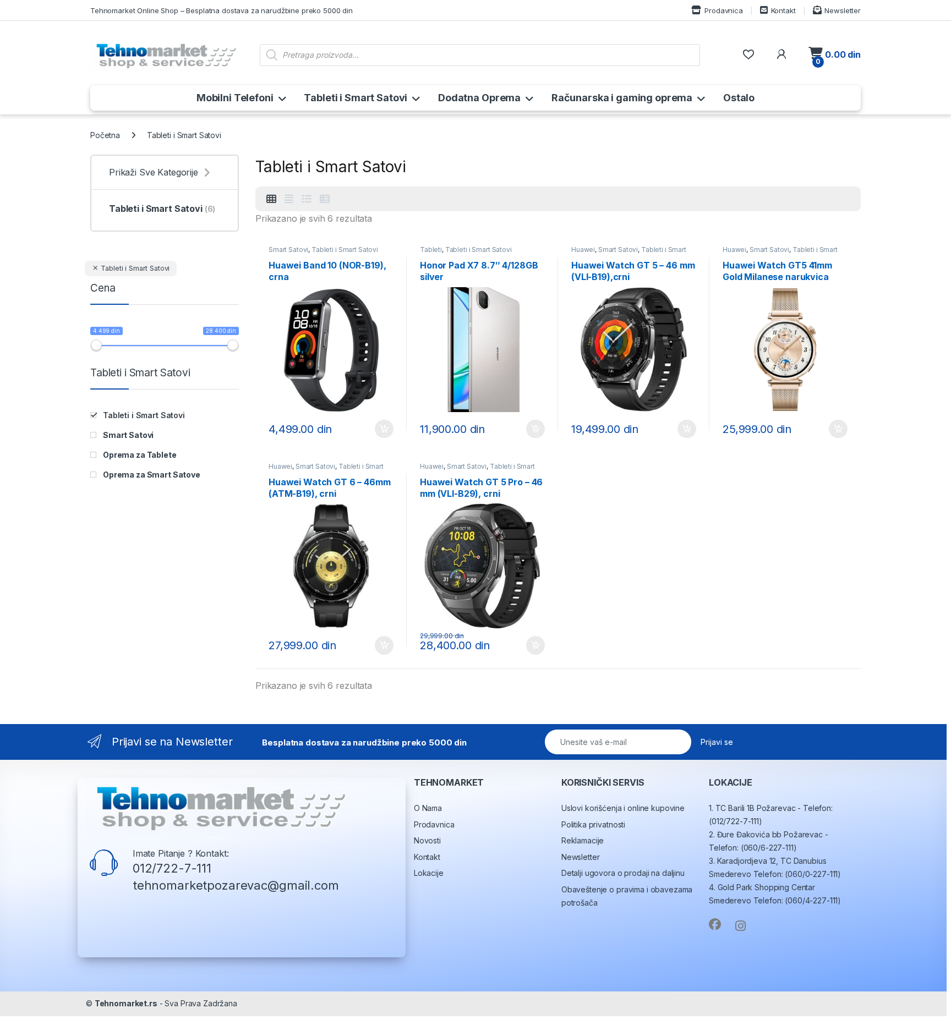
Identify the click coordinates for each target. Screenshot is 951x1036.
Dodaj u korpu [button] (383, 429)
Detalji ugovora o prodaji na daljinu (623, 873)
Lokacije (429, 873)
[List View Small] (325, 199)
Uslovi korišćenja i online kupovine (623, 808)
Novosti (427, 840)
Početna (105, 135)
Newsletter (842, 10)
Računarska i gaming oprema (621, 97)
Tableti (431, 249)
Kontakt (783, 10)
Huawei (583, 249)
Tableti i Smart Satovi (355, 97)
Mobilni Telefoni (235, 97)
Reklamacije (582, 840)
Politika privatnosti (593, 824)
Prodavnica (723, 10)
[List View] (306, 199)
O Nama (428, 808)
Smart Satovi (288, 249)
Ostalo (739, 97)
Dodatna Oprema (479, 97)
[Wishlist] (748, 55)
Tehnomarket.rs (126, 1003)
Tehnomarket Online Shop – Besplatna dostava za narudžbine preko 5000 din (221, 10)
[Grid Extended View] (289, 199)
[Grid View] (271, 199)
